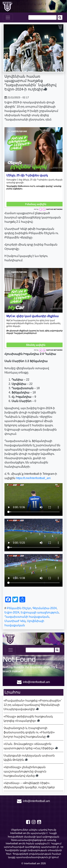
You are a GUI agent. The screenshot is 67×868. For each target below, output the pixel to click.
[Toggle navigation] (8, 17)
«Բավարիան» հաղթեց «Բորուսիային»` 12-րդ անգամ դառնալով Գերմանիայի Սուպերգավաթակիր (33, 705)
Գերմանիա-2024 (45, 608)
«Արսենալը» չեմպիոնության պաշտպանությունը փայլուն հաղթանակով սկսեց (25, 771)
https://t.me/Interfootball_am (33, 478)
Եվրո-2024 (11, 612)
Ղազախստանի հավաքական (26, 616)
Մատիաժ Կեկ (15, 620)
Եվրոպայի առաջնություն (40, 612)
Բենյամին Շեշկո (19, 608)
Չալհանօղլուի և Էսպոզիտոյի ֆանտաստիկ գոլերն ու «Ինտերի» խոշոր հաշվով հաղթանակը (29, 732)
